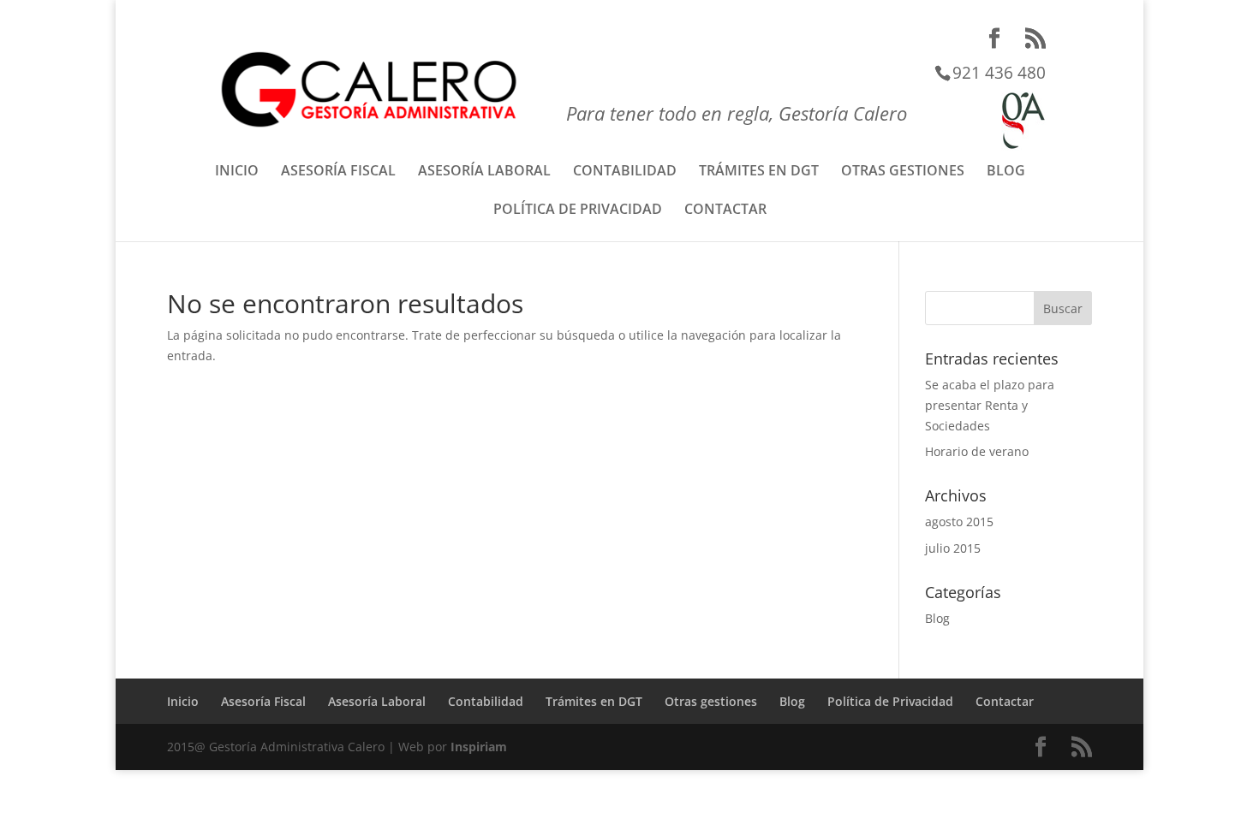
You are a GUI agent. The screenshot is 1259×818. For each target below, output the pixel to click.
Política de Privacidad (577, 210)
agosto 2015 (959, 521)
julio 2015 (953, 548)
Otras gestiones (902, 172)
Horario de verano (977, 451)
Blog (1006, 172)
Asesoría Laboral (484, 172)
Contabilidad (625, 172)
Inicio (237, 172)
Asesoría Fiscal (338, 172)
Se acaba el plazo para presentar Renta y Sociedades (989, 405)
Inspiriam (478, 746)
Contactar (725, 210)
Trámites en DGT (759, 172)
